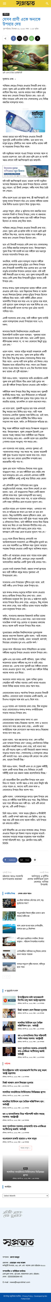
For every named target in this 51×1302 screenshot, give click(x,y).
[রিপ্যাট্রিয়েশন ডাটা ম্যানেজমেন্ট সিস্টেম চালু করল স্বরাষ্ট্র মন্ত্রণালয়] (9, 1000)
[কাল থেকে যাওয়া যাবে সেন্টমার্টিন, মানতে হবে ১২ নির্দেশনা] (9, 928)
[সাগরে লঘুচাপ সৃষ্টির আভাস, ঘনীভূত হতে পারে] (9, 967)
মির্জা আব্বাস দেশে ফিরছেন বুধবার (32, 1010)
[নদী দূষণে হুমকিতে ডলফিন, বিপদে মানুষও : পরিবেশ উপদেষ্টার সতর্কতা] (9, 941)
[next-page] (8, 976)
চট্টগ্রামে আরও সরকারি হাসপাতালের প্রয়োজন (13, 877)
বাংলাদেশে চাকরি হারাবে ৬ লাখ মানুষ (20, 1138)
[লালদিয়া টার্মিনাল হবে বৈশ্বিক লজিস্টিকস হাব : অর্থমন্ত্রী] (9, 1026)
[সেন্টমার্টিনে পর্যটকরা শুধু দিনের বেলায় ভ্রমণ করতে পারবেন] (9, 954)
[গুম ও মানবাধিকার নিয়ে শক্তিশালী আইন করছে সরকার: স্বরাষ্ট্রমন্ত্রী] (9, 1038)
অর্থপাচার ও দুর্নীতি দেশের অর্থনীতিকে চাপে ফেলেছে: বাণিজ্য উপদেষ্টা (37, 880)
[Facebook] (13, 38)
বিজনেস (25, 1168)
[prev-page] (4, 976)
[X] (37, 38)
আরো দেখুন (25, 1148)
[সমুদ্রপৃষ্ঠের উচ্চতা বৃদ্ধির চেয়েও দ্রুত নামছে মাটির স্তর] (9, 916)
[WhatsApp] (31, 38)
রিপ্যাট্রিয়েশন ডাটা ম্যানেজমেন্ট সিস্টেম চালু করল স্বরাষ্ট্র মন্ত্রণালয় (31, 999)
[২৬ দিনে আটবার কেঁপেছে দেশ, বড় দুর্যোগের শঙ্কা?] (9, 903)
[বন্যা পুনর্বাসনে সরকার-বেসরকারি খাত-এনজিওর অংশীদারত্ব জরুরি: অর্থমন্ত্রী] (9, 1051)
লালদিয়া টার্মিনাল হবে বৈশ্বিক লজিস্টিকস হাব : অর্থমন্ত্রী (30, 1024)
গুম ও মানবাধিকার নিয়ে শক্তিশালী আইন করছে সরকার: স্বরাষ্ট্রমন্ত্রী (32, 1037)
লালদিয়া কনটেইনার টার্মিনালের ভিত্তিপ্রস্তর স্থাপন (24, 1092)
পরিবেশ (6, 14)
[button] (4, 3)
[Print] (25, 38)
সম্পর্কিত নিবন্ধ (10, 893)
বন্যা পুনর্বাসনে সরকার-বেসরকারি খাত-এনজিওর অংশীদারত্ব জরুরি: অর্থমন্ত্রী (32, 1051)
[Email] (19, 38)
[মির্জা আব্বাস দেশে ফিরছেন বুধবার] (9, 1013)
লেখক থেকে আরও (25, 893)
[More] (35, 860)
